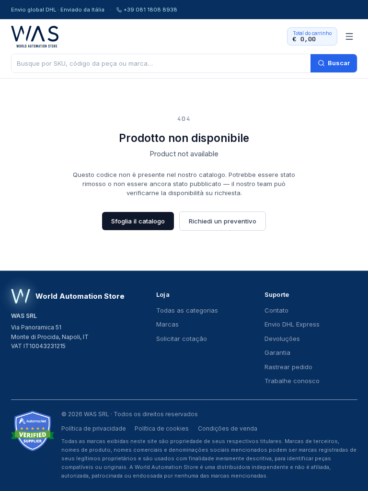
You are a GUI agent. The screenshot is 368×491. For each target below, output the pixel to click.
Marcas (167, 324)
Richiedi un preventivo (222, 221)
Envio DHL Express (292, 324)
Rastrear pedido (288, 367)
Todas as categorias (187, 310)
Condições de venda (227, 428)
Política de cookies (162, 428)
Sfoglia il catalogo (138, 221)
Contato (276, 310)
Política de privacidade (93, 428)
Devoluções (282, 338)
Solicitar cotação (181, 338)
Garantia (277, 352)
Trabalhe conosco (292, 381)
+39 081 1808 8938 (150, 9)
